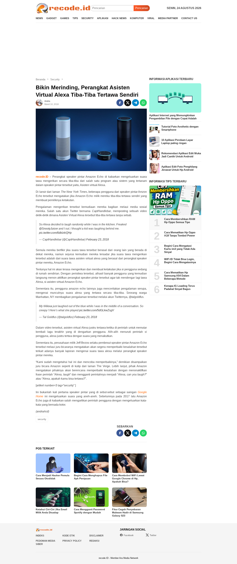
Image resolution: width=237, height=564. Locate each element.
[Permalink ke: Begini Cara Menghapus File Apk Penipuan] (91, 463)
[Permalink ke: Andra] (39, 102)
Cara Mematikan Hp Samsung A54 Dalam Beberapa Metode (176, 275)
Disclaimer (96, 535)
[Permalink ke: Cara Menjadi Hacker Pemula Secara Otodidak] (53, 463)
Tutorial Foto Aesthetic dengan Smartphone (179, 128)
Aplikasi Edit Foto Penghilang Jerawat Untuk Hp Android (179, 168)
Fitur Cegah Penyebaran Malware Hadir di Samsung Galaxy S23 (127, 512)
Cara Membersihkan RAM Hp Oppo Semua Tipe (179, 221)
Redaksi (94, 541)
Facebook (129, 535)
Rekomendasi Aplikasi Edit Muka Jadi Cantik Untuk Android (181, 155)
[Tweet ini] (127, 102)
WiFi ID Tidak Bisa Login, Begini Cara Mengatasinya (180, 261)
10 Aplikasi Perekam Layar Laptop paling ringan (177, 141)
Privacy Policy (72, 541)
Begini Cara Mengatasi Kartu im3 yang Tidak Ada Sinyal (179, 248)
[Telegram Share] (135, 102)
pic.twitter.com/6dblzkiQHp (55, 232)
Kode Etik (68, 535)
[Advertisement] (118, 50)
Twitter (153, 535)
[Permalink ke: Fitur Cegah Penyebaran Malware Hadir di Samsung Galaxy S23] (129, 497)
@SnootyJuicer (48, 228)
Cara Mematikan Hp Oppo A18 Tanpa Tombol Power (179, 234)
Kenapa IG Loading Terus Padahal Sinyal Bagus (179, 287)
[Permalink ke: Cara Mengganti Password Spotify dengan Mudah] (91, 497)
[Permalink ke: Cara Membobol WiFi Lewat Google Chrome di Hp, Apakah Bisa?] (129, 463)
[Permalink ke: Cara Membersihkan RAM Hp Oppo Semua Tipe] (175, 200)
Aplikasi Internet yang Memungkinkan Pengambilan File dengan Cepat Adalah (173, 117)
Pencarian (141, 8)
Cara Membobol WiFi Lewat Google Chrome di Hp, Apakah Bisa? (128, 478)
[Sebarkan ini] (119, 102)
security (42, 419)
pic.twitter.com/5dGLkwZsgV (96, 310)
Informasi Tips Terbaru (168, 181)
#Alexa (47, 306)
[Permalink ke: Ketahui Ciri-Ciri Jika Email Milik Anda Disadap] (53, 497)
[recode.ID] (63, 7)
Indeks (40, 535)
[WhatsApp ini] (143, 102)
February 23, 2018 (97, 239)
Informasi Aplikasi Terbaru (171, 79)
